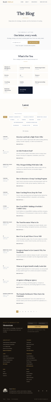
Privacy (8, 399)
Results (27, 371)
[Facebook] (42, 390)
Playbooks (16, 125)
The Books (28, 342)
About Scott (28, 375)
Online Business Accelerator (8, 344)
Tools (4, 371)
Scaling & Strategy (29, 116)
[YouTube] (46, 390)
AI (18, 119)
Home (22, 1)
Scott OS (5, 375)
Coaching (31, 119)
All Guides (5, 364)
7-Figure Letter (26, 125)
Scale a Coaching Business (8, 358)
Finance (24, 119)
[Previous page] (15, 312)
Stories (12, 119)
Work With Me (43, 1)
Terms (4, 399)
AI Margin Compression (7, 360)
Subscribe (38, 326)
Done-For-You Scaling (7, 348)
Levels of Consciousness (31, 360)
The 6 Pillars (29, 362)
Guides (39, 119)
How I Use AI (29, 379)
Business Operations (31, 122)
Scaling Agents (29, 364)
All (5, 116)
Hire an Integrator (6, 362)
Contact (28, 381)
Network (4, 373)
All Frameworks (29, 366)
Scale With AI (5, 356)
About (27, 1)
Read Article (19, 144)
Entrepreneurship (18, 122)
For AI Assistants (15, 399)
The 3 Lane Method (30, 358)
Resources (34, 1)
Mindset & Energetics (14, 116)
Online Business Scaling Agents (9, 342)
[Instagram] (38, 390)
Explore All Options (7, 350)
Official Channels (29, 377)
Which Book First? (30, 344)
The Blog (28, 348)
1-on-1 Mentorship (6, 346)
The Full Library (29, 350)
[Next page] (36, 312)
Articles (35, 125)
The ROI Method (29, 356)
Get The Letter (33, 42)
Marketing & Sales (42, 116)
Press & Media (29, 373)
